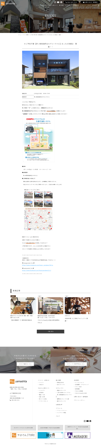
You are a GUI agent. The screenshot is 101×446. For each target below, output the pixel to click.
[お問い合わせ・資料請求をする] (90, 2)
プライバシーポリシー (79, 400)
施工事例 (61, 5)
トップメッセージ (79, 382)
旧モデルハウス (61, 384)
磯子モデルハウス (61, 401)
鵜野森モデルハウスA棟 (63, 399)
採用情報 (77, 389)
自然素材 (41, 392)
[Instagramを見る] (55, 2)
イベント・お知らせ (41, 5)
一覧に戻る (50, 331)
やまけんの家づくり (53, 5)
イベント (41, 382)
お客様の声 (76, 5)
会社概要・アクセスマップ (82, 384)
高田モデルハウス (61, 390)
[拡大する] (53, 188)
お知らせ (41, 384)
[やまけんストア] (23, 435)
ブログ (89, 5)
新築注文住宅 (60, 382)
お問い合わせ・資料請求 (81, 396)
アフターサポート (43, 401)
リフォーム (83, 5)
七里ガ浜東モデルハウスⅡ (63, 392)
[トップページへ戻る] (19, 381)
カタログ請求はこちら (25, 364)
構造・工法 (42, 394)
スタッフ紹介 (78, 386)
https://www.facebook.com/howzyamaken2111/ (36, 270)
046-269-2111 (15, 400)
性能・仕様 (42, 396)
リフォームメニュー (62, 410)
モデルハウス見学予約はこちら (76, 364)
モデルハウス (68, 5)
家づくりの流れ (43, 399)
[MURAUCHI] (77, 435)
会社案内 (94, 5)
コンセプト (42, 390)
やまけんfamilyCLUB (81, 393)
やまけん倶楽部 (79, 391)
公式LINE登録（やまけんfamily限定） (50, 427)
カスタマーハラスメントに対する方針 (23, 427)
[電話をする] (71, 2)
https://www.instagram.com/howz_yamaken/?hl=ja (37, 265)
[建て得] (50, 435)
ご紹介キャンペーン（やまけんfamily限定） (77, 427)
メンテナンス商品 (61, 412)
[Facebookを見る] (61, 2)
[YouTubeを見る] (58, 2)
